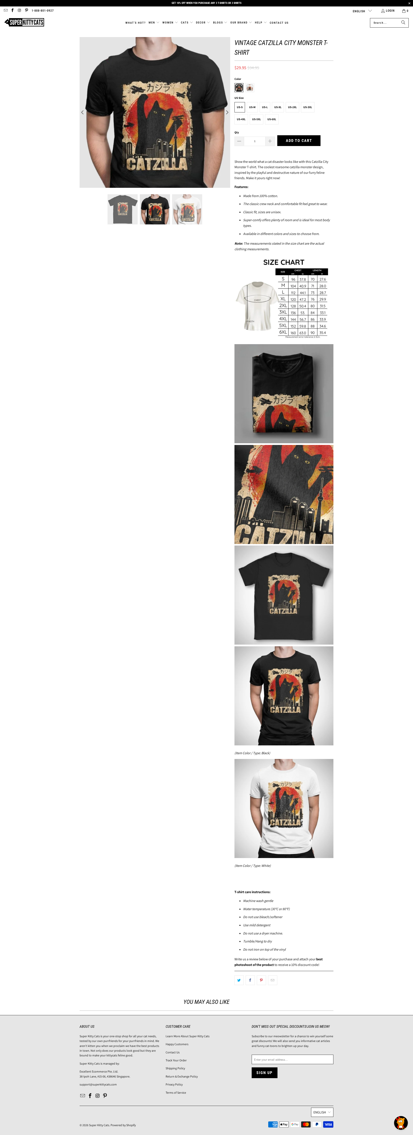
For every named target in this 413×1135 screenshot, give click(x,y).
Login (390, 10)
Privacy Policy (174, 1084)
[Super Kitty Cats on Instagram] (19, 10)
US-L (265, 107)
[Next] (226, 112)
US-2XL (292, 107)
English (359, 11)
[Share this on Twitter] (239, 980)
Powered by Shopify (123, 1125)
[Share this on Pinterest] (261, 980)
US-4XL (241, 119)
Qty (236, 132)
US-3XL (307, 107)
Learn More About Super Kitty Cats (188, 1036)
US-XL (278, 107)
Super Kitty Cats (99, 1125)
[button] (154, 22)
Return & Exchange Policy (182, 1076)
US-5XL (256, 119)
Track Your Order (176, 1060)
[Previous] (82, 112)
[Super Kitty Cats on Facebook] (12, 10)
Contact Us (173, 1052)
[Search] (403, 23)
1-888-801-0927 (43, 10)
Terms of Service (176, 1093)
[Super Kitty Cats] (24, 22)
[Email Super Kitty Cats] (5, 10)
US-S (240, 107)
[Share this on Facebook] (250, 980)
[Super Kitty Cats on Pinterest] (26, 10)
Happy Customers (177, 1044)
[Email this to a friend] (272, 980)
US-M (252, 107)
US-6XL (271, 119)
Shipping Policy (175, 1068)
